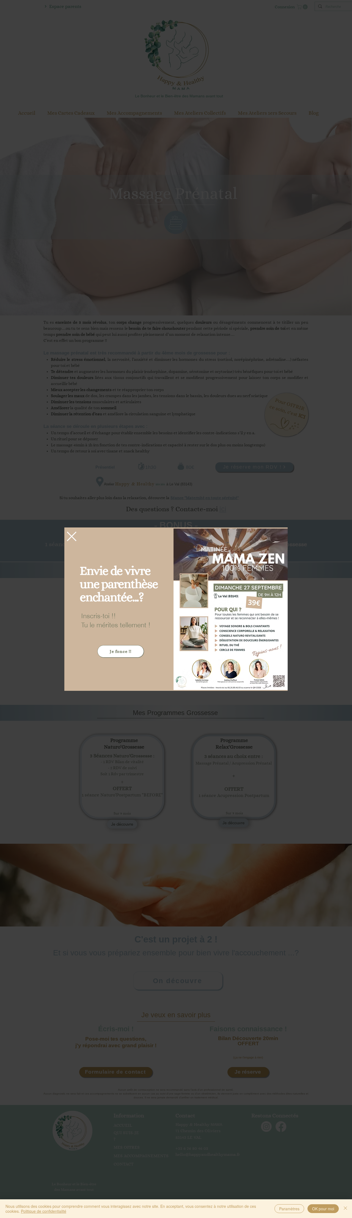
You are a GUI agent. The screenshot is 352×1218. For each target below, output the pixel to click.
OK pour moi (323, 1208)
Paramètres (289, 1208)
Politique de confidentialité (43, 1211)
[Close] (345, 1209)
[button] (71, 536)
